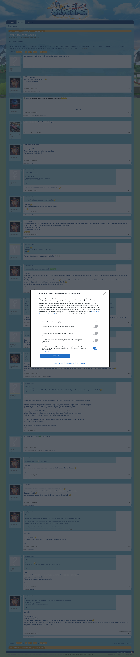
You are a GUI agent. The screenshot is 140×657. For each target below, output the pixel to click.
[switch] (95, 326)
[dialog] (70, 328)
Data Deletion (58, 363)
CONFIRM (55, 356)
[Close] (105, 294)
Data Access (70, 363)
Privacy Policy (81, 363)
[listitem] (70, 322)
